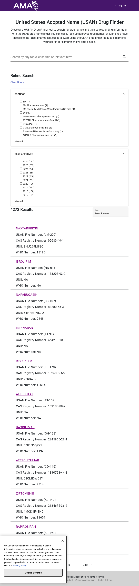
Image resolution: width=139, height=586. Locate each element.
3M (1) (26, 101)
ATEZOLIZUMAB (27, 460)
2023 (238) (28, 172)
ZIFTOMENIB (25, 493)
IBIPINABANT (25, 328)
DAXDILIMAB (25, 427)
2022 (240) (28, 176)
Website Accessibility (85, 580)
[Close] (62, 540)
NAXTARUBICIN (27, 228)
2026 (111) (28, 161)
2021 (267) (28, 180)
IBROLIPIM (23, 261)
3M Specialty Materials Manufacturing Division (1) (48, 109)
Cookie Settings (105, 580)
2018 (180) (28, 191)
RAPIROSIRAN (26, 526)
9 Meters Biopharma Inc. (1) (37, 127)
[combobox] (110, 213)
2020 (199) (28, 183)
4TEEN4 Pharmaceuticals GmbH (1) (41, 120)
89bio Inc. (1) (29, 124)
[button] (69, 94)
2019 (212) (28, 187)
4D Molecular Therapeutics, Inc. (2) (40, 116)
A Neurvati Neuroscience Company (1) (42, 131)
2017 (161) (28, 195)
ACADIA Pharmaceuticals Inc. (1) (39, 135)
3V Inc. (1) (28, 112)
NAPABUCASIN (26, 294)
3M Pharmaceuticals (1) (35, 105)
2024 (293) (28, 169)
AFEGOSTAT (24, 394)
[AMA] (25, 5)
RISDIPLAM (24, 361)
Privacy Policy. (20, 565)
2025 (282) (28, 165)
